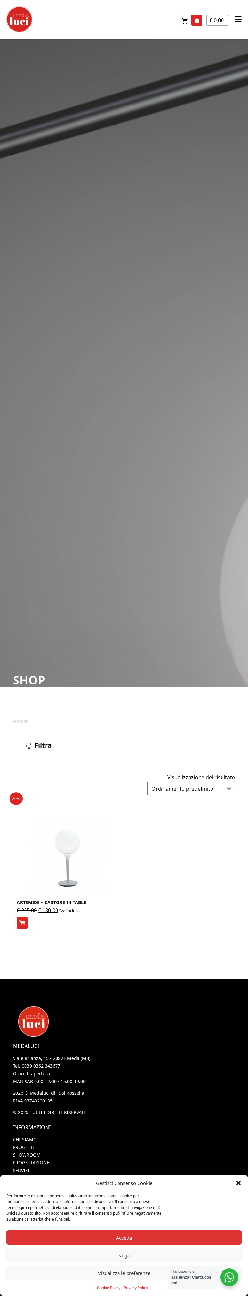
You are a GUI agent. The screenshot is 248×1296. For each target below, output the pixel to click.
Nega (124, 1255)
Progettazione (31, 1163)
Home (21, 721)
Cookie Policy (108, 1288)
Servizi (21, 1170)
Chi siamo (25, 1139)
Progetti (24, 1147)
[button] (238, 1183)
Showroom (27, 1155)
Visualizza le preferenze (124, 1273)
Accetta (124, 1237)
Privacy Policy (136, 1288)
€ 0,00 (217, 20)
